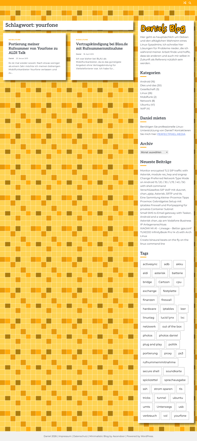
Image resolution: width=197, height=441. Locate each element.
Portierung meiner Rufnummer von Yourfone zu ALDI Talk (33, 48)
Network (145, 100)
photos (147, 335)
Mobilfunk (14, 40)
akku (179, 264)
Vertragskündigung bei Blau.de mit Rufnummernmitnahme (102, 46)
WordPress (147, 436)
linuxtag (148, 317)
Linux (143, 93)
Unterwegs (164, 406)
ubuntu (178, 397)
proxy (168, 353)
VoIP (143, 108)
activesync (150, 264)
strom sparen (163, 388)
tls (180, 388)
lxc (183, 317)
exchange (150, 291)
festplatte (169, 291)
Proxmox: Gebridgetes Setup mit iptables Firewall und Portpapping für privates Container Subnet (163, 205)
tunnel (161, 397)
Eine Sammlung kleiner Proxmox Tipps (164, 197)
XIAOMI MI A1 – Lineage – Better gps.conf (165, 228)
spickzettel (150, 380)
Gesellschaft (148, 89)
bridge (147, 282)
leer (183, 308)
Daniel (11, 58)
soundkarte (174, 371)
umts (146, 406)
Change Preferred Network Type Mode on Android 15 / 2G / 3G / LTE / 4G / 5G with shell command (164, 182)
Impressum (65, 436)
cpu (178, 282)
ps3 (180, 353)
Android (145, 81)
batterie (177, 273)
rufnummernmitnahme (159, 362)
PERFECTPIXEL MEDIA (171, 134)
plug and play (152, 344)
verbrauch (150, 415)
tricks (146, 397)
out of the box (172, 326)
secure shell (151, 371)
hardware (149, 308)
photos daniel (168, 335)
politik (173, 344)
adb (166, 264)
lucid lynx (167, 317)
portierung (150, 353)
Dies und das (148, 85)
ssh (145, 388)
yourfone (180, 415)
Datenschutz (80, 436)
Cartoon (164, 282)
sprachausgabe (175, 380)
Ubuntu (145, 104)
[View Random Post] (184, 3)
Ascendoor (119, 436)
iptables (168, 308)
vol (165, 415)
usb (181, 406)
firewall (166, 299)
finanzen (149, 299)
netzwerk (149, 326)
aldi (145, 273)
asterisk (160, 273)
